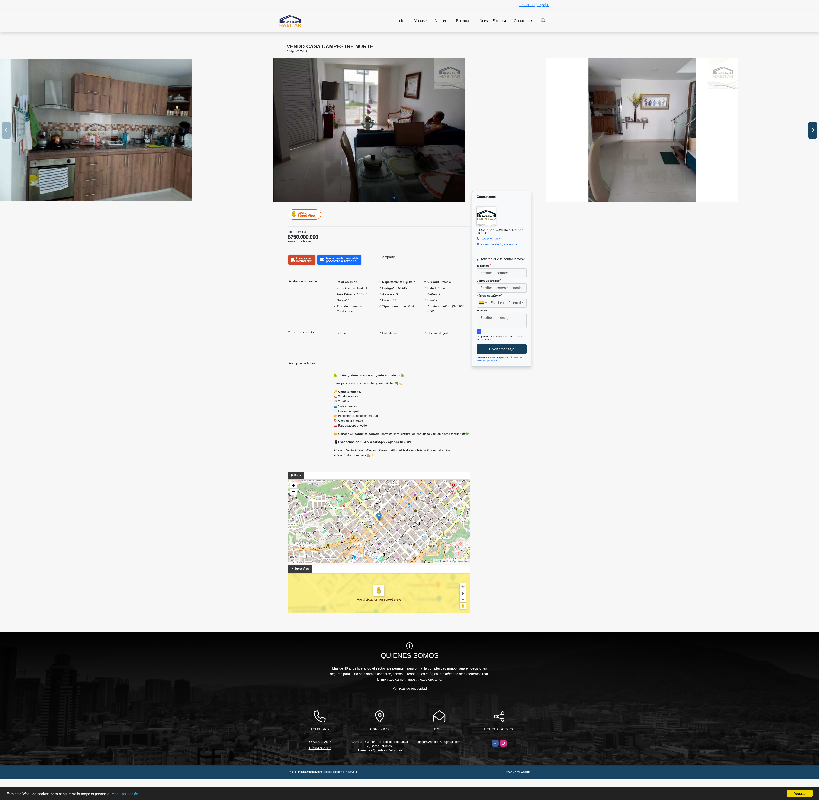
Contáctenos (523, 20)
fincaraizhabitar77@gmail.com (499, 244)
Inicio (402, 20)
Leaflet (437, 561)
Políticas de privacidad (409, 688)
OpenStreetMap (460, 561)
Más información (125, 793)
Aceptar (800, 793)
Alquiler (440, 20)
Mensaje (482, 310)
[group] (136, 130)
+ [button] (293, 485)
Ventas (419, 20)
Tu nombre (484, 266)
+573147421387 (490, 238)
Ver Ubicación (368, 599)
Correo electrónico (489, 280)
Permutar (463, 20)
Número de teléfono (489, 295)
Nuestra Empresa (493, 20)
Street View (306, 214)
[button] (394, 198)
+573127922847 (320, 742)
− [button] (293, 491)
